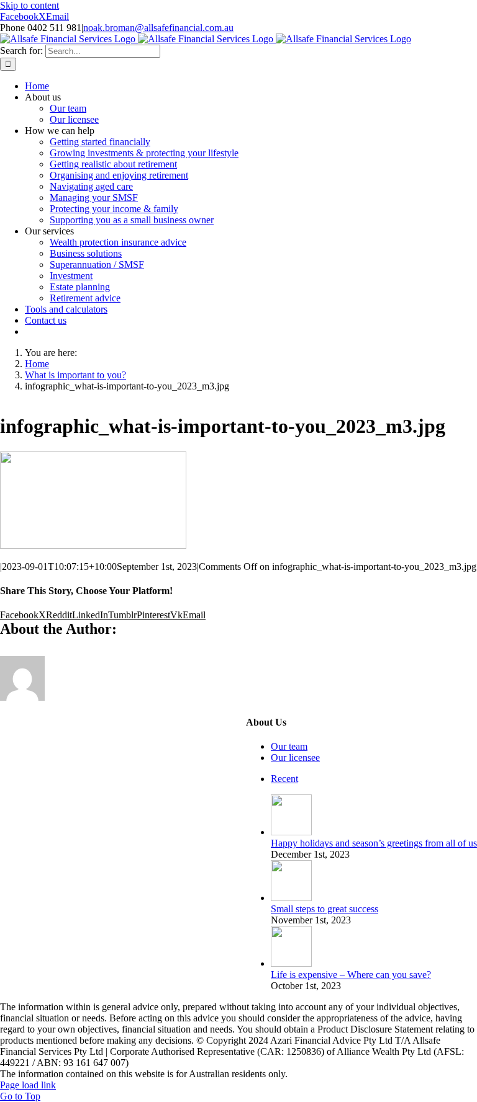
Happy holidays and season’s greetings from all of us (374, 843)
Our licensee (295, 757)
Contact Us (135, 731)
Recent (284, 778)
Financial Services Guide (76, 720)
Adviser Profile (159, 709)
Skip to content (29, 5)
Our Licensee (75, 709)
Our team (289, 746)
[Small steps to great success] (291, 897)
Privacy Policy (179, 720)
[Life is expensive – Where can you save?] (291, 963)
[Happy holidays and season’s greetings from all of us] (291, 832)
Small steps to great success (324, 909)
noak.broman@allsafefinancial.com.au (158, 27)
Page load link (28, 1085)
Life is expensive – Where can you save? (351, 974)
